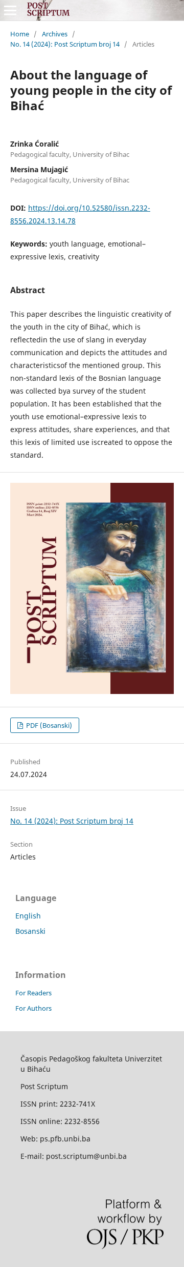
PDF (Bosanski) (48, 725)
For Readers (33, 992)
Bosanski (30, 931)
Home (19, 33)
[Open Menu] (10, 10)
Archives (54, 33)
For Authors (33, 1008)
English (28, 916)
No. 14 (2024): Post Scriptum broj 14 (65, 44)
